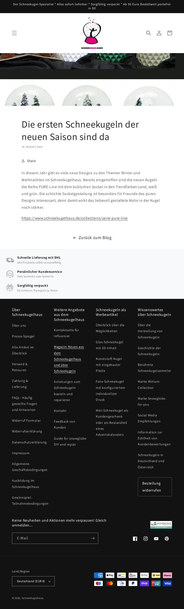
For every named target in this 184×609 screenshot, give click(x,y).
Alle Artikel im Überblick (23, 350)
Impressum (20, 453)
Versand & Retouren (19, 367)
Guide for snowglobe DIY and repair (70, 441)
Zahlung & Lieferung (20, 384)
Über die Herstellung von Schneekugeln (150, 331)
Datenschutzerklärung (29, 442)
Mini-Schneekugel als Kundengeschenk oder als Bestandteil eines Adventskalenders (112, 422)
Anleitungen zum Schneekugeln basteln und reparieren (67, 391)
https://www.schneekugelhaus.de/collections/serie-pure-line (75, 218)
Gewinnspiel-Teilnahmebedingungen (30, 500)
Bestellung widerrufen (151, 487)
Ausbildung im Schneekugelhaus (25, 483)
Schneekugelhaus (33, 598)
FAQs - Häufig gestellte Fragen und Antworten (24, 404)
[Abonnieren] (92, 538)
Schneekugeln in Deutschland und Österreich (151, 461)
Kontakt (60, 410)
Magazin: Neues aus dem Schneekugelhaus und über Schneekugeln (69, 359)
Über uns (19, 325)
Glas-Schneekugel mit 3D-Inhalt (110, 345)
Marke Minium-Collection (149, 384)
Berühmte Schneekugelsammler (154, 368)
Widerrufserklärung (27, 431)
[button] (14, 33)
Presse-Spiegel (23, 336)
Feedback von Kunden (64, 424)
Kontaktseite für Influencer (66, 333)
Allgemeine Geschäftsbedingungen (30, 467)
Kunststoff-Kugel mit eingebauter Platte (109, 365)
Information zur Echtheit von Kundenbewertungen (154, 438)
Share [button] (31, 161)
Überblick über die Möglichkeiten (110, 328)
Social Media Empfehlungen (149, 418)
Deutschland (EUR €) (31, 581)
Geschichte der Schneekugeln (149, 351)
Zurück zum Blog (95, 237)
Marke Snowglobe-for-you (152, 401)
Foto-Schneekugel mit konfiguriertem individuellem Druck (110, 390)
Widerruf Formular (26, 420)
